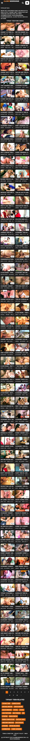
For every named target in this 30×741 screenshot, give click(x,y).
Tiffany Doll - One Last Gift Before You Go (22, 673)
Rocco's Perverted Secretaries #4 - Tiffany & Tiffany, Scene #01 (8, 406)
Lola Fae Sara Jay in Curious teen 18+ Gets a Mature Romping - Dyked (22, 219)
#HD (23, 87)
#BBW (2, 47)
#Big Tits (14, 47)
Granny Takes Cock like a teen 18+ (22, 379)
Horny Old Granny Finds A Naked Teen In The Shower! (22, 526)
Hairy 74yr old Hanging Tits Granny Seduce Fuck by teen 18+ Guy (22, 59)
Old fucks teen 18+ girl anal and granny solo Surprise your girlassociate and (8, 312)
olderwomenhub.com (19, 737)
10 (17, 695)
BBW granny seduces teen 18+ (22, 566)
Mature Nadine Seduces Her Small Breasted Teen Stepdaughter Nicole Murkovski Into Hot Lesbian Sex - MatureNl (8, 459)
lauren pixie (6, 729)
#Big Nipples (4, 34)
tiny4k (22, 710)
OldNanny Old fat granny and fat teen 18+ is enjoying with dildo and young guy (22, 339)
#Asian (3, 248)
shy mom (3, 18)
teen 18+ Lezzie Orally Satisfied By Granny (22, 646)
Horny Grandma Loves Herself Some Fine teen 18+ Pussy (22, 152)
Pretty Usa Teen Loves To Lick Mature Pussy (8, 206)
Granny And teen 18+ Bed (22, 539)
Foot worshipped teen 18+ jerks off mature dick (8, 246)
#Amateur (18, 34)
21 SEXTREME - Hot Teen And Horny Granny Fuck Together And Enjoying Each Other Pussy (8, 379)
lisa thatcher (6, 713)
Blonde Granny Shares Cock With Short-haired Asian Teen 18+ (8, 539)
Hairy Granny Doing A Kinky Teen (8, 446)
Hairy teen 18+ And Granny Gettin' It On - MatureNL (22, 473)
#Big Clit (25, 288)
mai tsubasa (16, 713)
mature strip (11, 13)
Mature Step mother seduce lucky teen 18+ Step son (22, 633)
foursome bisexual (7, 17)
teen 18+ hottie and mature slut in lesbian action (22, 192)
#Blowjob (11, 261)
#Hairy (9, 328)
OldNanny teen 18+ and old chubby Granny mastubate (8, 620)
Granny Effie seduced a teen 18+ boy (22, 326)
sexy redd (19, 13)
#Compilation (12, 114)
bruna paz (4, 10)
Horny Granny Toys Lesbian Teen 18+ (8, 45)
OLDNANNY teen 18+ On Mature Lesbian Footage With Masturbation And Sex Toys (8, 112)
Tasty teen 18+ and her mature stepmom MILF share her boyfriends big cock (22, 179)
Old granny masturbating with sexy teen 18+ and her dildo (22, 620)
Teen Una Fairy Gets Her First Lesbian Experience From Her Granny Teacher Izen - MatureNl (22, 286)
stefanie (5, 726)
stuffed (4, 716)
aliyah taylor (17, 17)
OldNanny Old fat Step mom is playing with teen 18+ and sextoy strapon (22, 139)
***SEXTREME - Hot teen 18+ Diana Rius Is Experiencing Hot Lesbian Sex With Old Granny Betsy (22, 366)
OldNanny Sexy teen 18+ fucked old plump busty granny (8, 419)
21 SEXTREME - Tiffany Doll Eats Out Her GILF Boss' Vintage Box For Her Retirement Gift (8, 272)
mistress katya (23, 10)
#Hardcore (4, 688)
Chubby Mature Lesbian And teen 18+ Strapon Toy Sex (8, 99)
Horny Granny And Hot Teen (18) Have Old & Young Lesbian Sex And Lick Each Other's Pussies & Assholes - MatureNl (8, 553)
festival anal (20, 719)
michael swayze (7, 706)
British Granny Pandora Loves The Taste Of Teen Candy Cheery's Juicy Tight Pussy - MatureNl (8, 660)
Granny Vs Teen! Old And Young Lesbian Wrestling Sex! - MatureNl (8, 32)
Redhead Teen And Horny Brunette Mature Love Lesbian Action (8, 192)
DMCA (26, 733)
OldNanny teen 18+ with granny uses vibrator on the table (22, 446)
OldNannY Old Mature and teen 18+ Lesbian (8, 580)
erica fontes (13, 716)
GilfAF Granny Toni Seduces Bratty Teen (8, 686)
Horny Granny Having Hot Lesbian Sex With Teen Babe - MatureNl (22, 433)
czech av (25, 17)
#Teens (24, 181)
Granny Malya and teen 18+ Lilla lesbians (8, 339)
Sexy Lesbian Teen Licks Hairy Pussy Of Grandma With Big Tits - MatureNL (8, 152)
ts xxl (16, 710)
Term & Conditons (7, 733)
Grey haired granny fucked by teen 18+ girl (8, 352)
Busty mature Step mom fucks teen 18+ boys (8, 473)
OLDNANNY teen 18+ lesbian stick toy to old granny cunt (22, 486)
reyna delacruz (14, 726)
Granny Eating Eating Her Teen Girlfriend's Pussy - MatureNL (8, 299)
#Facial (9, 181)
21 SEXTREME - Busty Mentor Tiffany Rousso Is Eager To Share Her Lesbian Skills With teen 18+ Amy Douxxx (22, 246)
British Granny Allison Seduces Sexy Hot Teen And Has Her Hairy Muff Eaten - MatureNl (22, 32)
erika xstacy (5, 12)
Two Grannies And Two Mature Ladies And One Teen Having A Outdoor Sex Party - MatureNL (8, 85)
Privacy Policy (18, 733)
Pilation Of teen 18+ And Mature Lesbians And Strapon (22, 112)
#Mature (18, 181)
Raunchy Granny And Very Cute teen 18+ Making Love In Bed (22, 513)
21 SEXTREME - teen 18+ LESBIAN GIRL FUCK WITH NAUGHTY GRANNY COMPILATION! (22, 312)
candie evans (16, 703)
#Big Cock (4, 61)
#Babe (7, 314)
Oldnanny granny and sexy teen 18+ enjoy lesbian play (22, 686)
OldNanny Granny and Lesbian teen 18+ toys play (22, 419)
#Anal (17, 74)
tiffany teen (6, 703)
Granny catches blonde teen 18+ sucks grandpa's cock (8, 326)
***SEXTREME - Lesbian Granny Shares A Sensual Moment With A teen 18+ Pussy (8, 606)
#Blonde (25, 167)
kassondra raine (12, 10)
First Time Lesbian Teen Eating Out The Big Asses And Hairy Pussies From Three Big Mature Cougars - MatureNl (22, 406)
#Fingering (9, 381)
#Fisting (18, 555)
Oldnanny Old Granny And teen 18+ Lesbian (22, 352)
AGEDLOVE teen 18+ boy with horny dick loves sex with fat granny (22, 593)
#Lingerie (25, 381)
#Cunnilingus (5, 74)
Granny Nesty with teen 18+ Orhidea (8, 72)
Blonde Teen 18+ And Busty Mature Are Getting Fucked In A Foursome (8, 179)
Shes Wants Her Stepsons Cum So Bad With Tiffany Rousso (8, 633)
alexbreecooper (6, 15)
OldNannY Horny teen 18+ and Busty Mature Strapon (8, 125)
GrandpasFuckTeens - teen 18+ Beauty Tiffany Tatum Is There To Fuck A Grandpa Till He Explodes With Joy (8, 259)
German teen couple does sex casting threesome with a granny (22, 606)
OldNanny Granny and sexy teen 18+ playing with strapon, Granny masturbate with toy (8, 286)
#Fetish (11, 34)
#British (25, 34)
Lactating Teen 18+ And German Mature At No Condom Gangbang (22, 165)
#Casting (11, 234)
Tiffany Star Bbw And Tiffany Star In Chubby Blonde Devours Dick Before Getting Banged (8, 593)
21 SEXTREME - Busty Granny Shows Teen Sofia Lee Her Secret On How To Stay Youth (8, 393)
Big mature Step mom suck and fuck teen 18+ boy (22, 660)
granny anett (13, 12)
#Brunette (23, 74)
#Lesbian (14, 127)
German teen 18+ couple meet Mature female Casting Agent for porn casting (8, 232)
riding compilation (8, 719)
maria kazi (21, 12)
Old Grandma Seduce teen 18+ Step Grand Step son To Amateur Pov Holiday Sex (8, 139)
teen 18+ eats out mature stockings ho (8, 219)
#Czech (10, 101)
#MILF (9, 194)
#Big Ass (8, 47)
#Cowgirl (26, 261)
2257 (15, 735)
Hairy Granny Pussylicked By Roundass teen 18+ (8, 646)
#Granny (18, 87)
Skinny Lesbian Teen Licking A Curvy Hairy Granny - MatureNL (22, 45)
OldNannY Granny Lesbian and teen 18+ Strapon (22, 393)
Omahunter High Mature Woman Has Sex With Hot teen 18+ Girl (22, 580)
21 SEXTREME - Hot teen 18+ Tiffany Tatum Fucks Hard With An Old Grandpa (22, 259)
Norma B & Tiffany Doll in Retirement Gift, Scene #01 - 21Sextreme (8, 433)
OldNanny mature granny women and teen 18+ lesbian (22, 272)
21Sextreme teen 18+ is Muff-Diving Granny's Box (22, 99)
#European (4, 221)
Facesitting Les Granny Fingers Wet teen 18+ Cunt (8, 486)
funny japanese (16, 729)
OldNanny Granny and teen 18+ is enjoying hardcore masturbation (8, 513)
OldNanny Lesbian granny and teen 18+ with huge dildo (8, 566)
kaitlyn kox (19, 722)
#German (25, 61)
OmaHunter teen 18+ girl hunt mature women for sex (22, 206)
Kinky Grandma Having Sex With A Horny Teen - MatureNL (22, 125)
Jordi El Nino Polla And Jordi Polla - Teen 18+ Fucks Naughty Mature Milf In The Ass (8, 165)
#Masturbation (24, 688)
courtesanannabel (17, 15)
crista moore (18, 706)
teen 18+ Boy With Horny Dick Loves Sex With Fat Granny (8, 59)
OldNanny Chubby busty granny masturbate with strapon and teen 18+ (22, 459)
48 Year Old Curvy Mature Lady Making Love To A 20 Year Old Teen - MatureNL (8, 526)
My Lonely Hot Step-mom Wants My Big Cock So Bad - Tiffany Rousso (8, 499)
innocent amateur (8, 722)
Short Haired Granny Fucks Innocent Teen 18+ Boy (22, 499)
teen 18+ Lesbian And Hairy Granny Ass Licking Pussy (22, 299)
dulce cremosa (6, 710)
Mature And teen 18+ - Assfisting (22, 72)
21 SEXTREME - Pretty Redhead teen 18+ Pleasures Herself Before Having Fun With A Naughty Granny (8, 366)
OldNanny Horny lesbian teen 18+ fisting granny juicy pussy (22, 553)
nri (23, 713)
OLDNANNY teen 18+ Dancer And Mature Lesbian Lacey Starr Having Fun (22, 232)
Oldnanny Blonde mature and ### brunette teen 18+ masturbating (22, 85)
